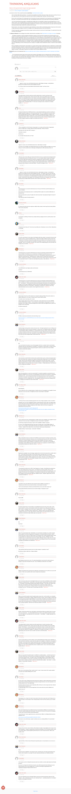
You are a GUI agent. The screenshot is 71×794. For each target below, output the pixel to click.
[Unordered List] (28, 71)
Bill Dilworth (21, 248)
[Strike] (25, 71)
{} (34, 71)
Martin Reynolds (22, 79)
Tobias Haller (21, 233)
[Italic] (22, 71)
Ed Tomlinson (21, 91)
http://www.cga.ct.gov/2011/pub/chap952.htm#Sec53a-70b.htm (29, 717)
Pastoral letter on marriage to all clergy (49, 33)
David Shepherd (22, 324)
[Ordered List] (26, 71)
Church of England (18, 10)
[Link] (33, 71)
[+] (35, 71)
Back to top (35, 791)
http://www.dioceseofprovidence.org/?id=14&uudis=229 (28, 408)
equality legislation (25, 10)
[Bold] (20, 71)
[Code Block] (31, 71)
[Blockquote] (30, 71)
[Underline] (23, 71)
